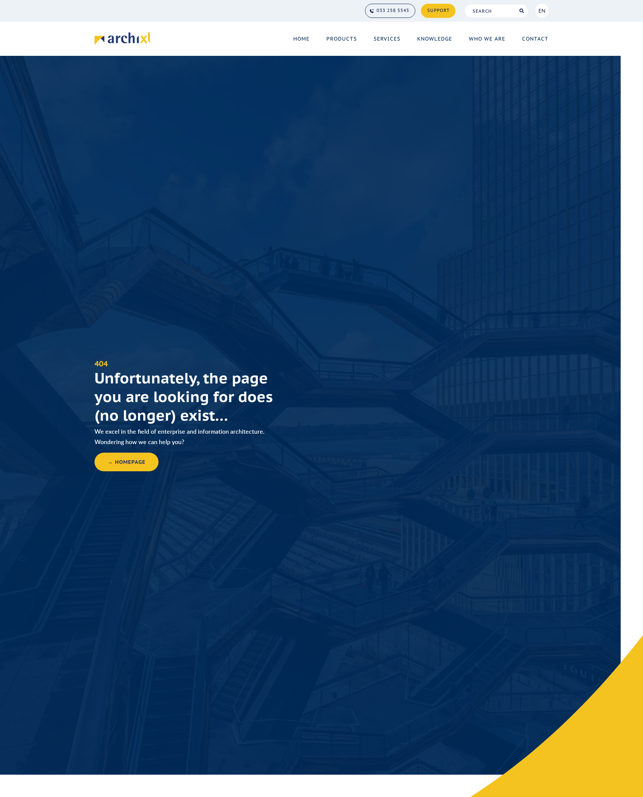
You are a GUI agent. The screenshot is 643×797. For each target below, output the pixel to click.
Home (301, 38)
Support (438, 10)
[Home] (122, 38)
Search (521, 10)
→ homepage (126, 462)
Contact (535, 38)
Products (341, 38)
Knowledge (434, 38)
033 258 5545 (393, 10)
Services (387, 38)
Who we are (487, 38)
